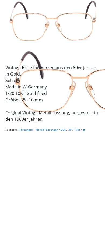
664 (63, 130)
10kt (77, 130)
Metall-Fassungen (47, 130)
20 (70, 130)
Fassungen (26, 130)
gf (84, 130)
